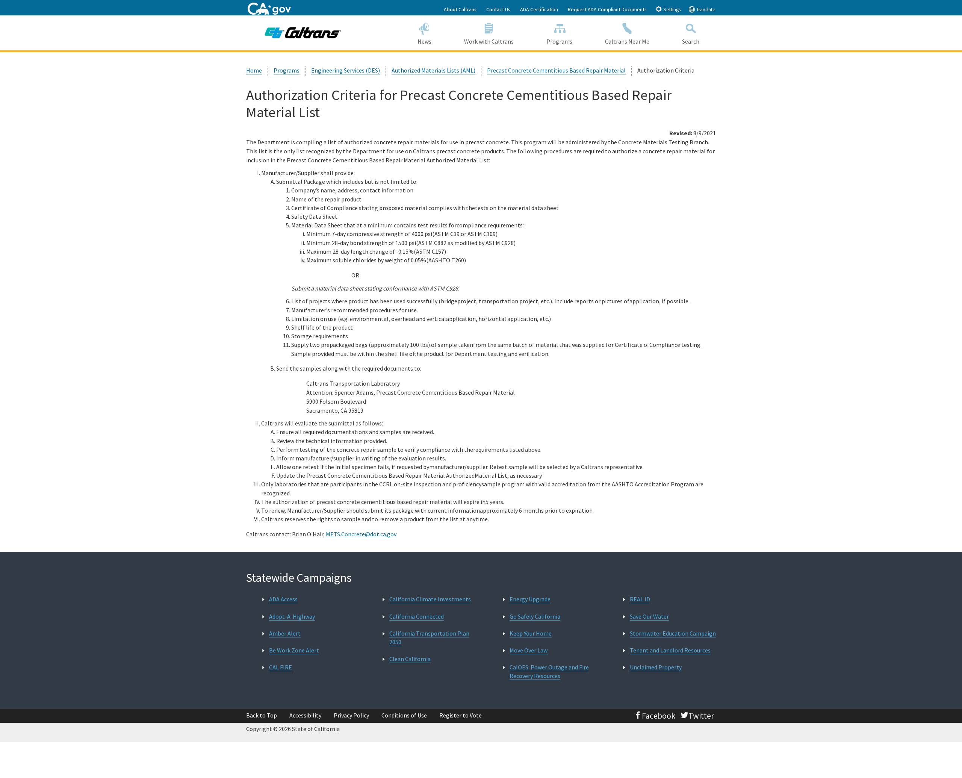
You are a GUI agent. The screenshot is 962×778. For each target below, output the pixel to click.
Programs (559, 41)
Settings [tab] (671, 9)
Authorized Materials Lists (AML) (433, 70)
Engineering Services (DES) (345, 70)
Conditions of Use (404, 715)
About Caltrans (460, 9)
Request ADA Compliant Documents (607, 9)
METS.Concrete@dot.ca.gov (361, 534)
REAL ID (640, 599)
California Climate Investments (430, 599)
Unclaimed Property (656, 667)
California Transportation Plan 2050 (429, 638)
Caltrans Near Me (627, 41)
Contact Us (498, 9)
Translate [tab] (705, 9)
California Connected (416, 616)
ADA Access (283, 599)
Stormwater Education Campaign (673, 633)
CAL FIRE (280, 667)
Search (690, 41)
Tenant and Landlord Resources (670, 650)
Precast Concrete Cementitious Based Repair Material (556, 70)
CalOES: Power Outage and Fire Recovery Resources (549, 671)
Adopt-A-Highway (292, 616)
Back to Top (261, 715)
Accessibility (305, 715)
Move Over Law (529, 650)
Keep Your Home (531, 633)
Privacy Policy (351, 715)
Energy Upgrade (530, 599)
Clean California (410, 659)
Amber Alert (285, 633)
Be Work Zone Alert (294, 650)
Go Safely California (535, 616)
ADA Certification (539, 9)
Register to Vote (460, 715)
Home (254, 70)
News (424, 41)
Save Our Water (649, 616)
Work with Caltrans (489, 41)
